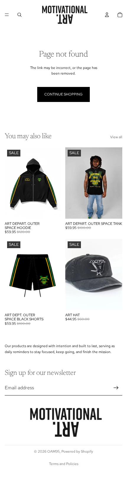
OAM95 (53, 451)
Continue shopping (63, 94)
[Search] (19, 14)
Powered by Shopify (77, 451)
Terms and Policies (63, 463)
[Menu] (7, 15)
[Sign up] (116, 388)
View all (116, 137)
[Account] (106, 14)
